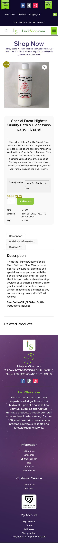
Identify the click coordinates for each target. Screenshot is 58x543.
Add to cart (25, 201)
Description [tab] (15, 236)
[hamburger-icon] (54, 31)
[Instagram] (35, 5)
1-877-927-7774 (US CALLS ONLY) (34, 370)
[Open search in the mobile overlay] (6, 30)
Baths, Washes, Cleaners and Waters (28, 49)
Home (7, 49)
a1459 (25, 220)
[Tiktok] (29, 5)
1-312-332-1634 (22, 374)
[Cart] (55, 14)
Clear (27, 188)
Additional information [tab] (21, 241)
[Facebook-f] (23, 5)
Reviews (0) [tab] (15, 247)
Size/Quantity (16, 182)
